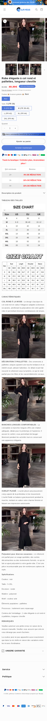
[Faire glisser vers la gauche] (2, 69)
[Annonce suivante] (42, 2)
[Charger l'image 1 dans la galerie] (11, 69)
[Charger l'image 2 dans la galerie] (23, 69)
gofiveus (11, 693)
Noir (6, 99)
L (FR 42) (8, 113)
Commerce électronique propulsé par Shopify (29, 693)
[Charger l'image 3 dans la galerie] (35, 69)
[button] (4, 9)
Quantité (5, 124)
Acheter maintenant (23, 148)
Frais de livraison (7, 90)
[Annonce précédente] (4, 2)
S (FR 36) (8, 108)
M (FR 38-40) (23, 108)
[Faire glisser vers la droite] (44, 69)
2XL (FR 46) (9, 119)
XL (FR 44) (22, 113)
